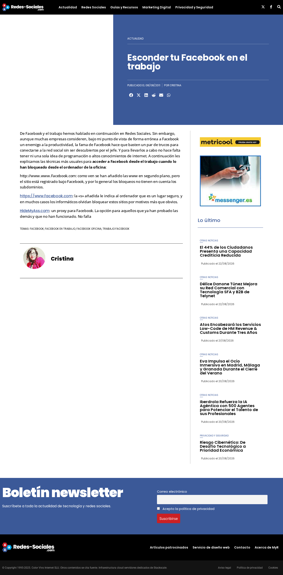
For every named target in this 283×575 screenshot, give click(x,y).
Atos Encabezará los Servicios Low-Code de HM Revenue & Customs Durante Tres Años (230, 328)
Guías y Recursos (124, 7)
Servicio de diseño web (211, 547)
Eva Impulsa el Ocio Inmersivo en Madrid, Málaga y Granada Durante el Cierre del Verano (230, 367)
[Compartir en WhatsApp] (168, 95)
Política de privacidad (250, 567)
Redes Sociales (93, 7)
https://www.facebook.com (46, 196)
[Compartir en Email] (161, 95)
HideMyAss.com (34, 210)
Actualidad (68, 7)
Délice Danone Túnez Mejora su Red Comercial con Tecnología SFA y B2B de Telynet (228, 290)
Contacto (242, 547)
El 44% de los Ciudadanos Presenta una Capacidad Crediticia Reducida (226, 251)
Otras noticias (209, 240)
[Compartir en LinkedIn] (146, 95)
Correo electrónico (172, 491)
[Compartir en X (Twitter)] (138, 95)
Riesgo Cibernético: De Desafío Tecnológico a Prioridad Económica (223, 446)
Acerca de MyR (267, 547)
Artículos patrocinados (169, 547)
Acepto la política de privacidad (188, 509)
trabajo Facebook (116, 229)
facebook (37, 229)
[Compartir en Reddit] (153, 95)
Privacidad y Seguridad (194, 7)
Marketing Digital (156, 7)
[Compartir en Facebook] (131, 95)
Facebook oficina (88, 229)
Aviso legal (224, 567)
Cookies (273, 567)
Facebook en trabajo (60, 229)
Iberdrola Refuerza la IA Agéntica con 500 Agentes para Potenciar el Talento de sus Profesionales (229, 407)
